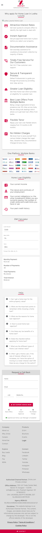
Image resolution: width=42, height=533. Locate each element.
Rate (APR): (6, 235)
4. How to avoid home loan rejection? (17, 325)
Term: (5, 244)
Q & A (24, 430)
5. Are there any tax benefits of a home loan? (20, 332)
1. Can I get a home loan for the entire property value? (19, 300)
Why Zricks (6, 434)
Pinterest (25, 469)
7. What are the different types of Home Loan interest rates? (20, 347)
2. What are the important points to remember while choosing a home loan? (20, 308)
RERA (4, 462)
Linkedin (25, 456)
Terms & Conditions (26, 522)
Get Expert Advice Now (21, 405)
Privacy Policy (12, 522)
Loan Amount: (7, 226)
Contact (5, 444)
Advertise (5, 440)
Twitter (24, 459)
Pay (3, 459)
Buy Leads (6, 452)
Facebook (25, 452)
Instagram (25, 466)
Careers (5, 437)
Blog (3, 456)
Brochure (25, 434)
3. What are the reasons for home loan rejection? (20, 317)
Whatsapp (25, 472)
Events (24, 437)
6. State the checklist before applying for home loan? (18, 340)
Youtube (25, 462)
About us (5, 430)
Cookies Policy (21, 525)
